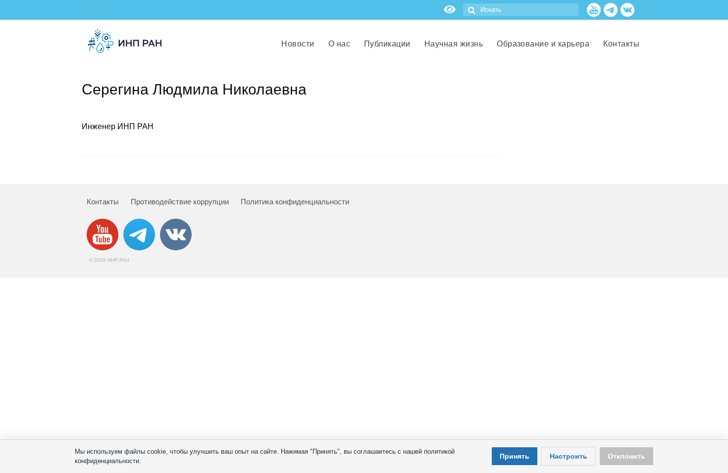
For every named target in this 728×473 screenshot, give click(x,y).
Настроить (568, 456)
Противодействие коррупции (180, 201)
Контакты (103, 201)
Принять (514, 456)
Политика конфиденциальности (295, 201)
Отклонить (626, 456)
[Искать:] (520, 9)
